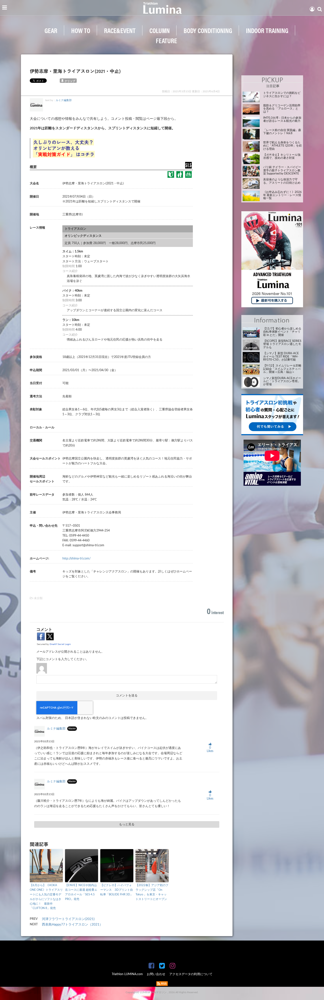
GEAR (51, 30)
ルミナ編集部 (64, 100)
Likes (210, 749)
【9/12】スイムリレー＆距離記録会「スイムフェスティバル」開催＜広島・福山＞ (282, 369)
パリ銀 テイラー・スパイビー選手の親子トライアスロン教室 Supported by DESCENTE (282, 170)
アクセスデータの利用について (190, 974)
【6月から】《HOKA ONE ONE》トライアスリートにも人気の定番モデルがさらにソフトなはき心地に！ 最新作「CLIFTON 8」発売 (46, 897)
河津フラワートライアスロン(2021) (70, 919)
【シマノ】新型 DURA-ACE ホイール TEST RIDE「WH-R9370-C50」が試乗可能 (281, 356)
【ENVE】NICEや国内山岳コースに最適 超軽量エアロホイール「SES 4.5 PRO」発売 (81, 892)
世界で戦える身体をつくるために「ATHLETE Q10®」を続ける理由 (282, 145)
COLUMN (159, 30)
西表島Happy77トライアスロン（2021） (74, 924)
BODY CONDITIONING (208, 30)
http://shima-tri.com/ (76, 558)
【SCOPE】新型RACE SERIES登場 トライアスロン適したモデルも (282, 344)
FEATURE (166, 40)
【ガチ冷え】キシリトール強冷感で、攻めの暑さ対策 (281, 156)
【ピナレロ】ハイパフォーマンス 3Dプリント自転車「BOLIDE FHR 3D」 (116, 890)
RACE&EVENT (120, 30)
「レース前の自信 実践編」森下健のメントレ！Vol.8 (282, 132)
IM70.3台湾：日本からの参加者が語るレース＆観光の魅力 (282, 119)
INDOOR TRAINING (267, 30)
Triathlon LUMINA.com (127, 974)
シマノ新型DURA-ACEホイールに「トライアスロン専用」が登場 (282, 381)
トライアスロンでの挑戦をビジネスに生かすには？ (281, 95)
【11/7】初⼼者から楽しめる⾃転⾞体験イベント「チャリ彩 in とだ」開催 (282, 332)
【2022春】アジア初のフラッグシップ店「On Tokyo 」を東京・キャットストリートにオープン (152, 892)
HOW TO (80, 30)
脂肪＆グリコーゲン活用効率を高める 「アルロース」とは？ (281, 108)
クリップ (70, 81)
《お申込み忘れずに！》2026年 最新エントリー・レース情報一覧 (282, 195)
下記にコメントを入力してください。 (62, 659)
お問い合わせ (156, 974)
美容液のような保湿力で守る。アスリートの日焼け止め (281, 181)
